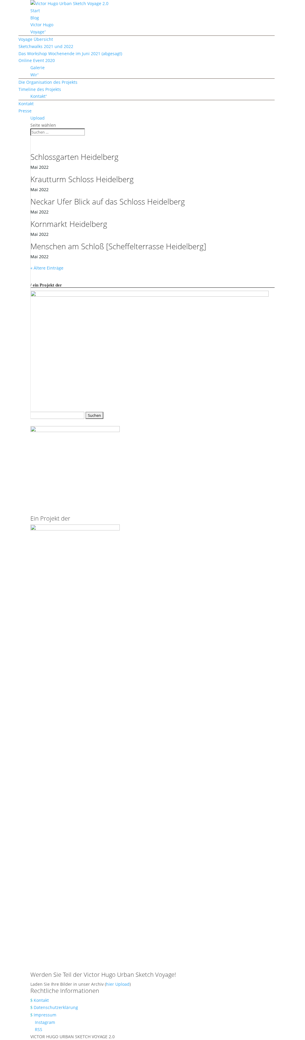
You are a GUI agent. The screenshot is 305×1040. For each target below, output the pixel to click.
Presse (25, 111)
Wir (33, 75)
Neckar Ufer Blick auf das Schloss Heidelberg (107, 201)
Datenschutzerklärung (56, 1007)
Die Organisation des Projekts (47, 82)
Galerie (37, 67)
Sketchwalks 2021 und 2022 (45, 46)
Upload (37, 118)
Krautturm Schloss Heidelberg (82, 179)
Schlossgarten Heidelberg (74, 156)
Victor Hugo (41, 24)
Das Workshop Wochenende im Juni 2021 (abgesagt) (70, 53)
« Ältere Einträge (46, 268)
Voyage (37, 32)
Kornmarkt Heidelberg (68, 224)
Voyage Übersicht (35, 39)
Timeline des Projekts (39, 89)
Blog (34, 18)
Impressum (45, 1015)
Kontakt (38, 96)
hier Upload (118, 984)
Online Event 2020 (36, 60)
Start (35, 10)
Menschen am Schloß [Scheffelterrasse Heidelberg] (118, 246)
